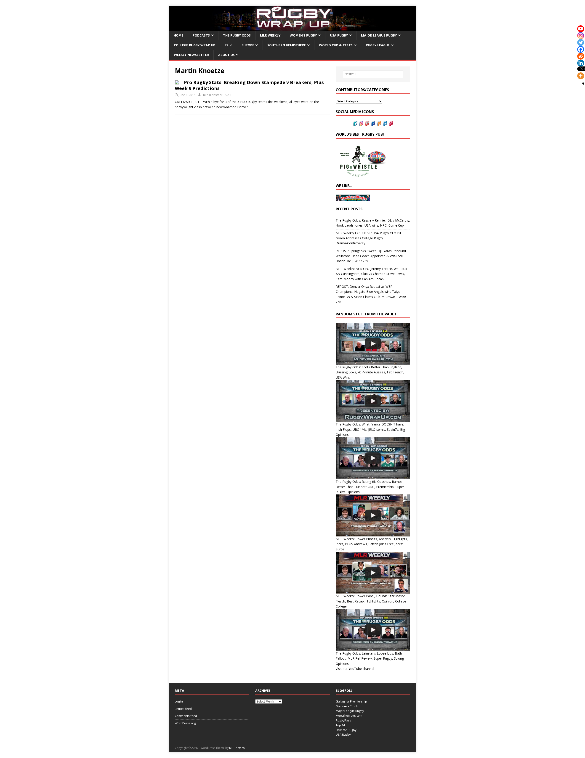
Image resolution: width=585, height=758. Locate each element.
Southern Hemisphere (286, 45)
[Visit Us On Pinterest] (391, 123)
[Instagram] (580, 35)
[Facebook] (580, 49)
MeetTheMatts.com (349, 715)
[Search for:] (373, 74)
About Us (226, 55)
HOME (178, 35)
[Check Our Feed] (379, 123)
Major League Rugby (379, 35)
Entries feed (183, 709)
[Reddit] (580, 56)
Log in (179, 701)
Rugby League (378, 45)
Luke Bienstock (212, 95)
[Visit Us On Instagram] (361, 123)
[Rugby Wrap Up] (292, 28)
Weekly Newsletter (191, 55)
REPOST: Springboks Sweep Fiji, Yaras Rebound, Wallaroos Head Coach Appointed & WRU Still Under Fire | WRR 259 (371, 256)
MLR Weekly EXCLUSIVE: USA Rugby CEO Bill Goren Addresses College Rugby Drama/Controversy (369, 238)
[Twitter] (580, 42)
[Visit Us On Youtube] (367, 123)
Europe (248, 45)
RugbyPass (343, 720)
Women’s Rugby (303, 35)
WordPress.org (185, 723)
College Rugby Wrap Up (194, 45)
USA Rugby (339, 35)
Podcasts (201, 35)
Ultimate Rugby (346, 730)
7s (226, 45)
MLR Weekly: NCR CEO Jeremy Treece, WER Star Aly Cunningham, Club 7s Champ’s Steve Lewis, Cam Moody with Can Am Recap (371, 274)
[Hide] (583, 83)
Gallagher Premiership (351, 701)
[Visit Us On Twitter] (355, 123)
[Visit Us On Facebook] (373, 123)
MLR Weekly (270, 35)
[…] (251, 107)
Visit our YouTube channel (355, 668)
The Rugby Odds (237, 35)
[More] (580, 75)
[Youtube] (580, 28)
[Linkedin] (580, 63)
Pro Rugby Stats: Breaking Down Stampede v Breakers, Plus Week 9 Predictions (249, 85)
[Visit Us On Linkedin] (385, 123)
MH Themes (237, 748)
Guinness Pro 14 (347, 706)
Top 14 (340, 725)
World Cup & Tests (336, 45)
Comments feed (186, 716)
